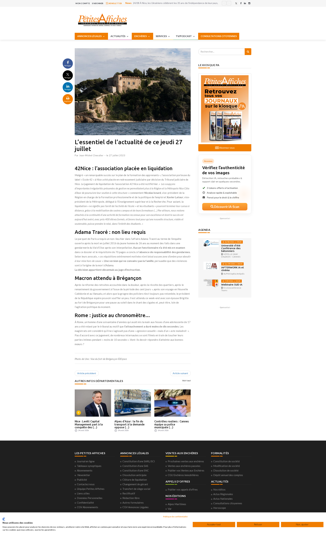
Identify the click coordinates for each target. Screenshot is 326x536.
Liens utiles (83, 493)
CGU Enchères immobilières (183, 475)
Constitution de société (226, 461)
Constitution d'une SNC (135, 470)
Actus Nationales (223, 498)
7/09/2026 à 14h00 (232, 281)
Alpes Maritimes (177, 504)
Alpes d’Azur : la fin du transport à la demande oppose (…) (129, 424)
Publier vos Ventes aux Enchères (186, 470)
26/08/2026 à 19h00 (232, 242)
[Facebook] (240, 3)
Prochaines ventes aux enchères (186, 461)
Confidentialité (85, 502)
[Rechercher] (248, 51)
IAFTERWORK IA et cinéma (232, 269)
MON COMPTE (83, 3)
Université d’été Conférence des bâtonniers (230, 248)
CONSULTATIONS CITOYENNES (219, 36)
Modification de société (226, 465)
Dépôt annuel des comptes (228, 475)
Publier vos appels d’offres (183, 489)
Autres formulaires (133, 502)
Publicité (82, 479)
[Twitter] (236, 3)
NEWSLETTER (115, 3)
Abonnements (84, 470)
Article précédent (86, 373)
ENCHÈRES (140, 36)
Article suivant (180, 373)
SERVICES (161, 36)
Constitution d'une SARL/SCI (138, 461)
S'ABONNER (97, 3)
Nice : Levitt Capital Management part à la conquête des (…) (89, 424)
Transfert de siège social (136, 488)
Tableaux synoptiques (89, 465)
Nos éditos (219, 489)
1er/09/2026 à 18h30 (233, 264)
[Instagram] (249, 3)
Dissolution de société (226, 470)
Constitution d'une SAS (135, 465)
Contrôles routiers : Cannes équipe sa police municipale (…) (171, 424)
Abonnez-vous (227, 147)
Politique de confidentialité (175, 516)
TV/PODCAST (184, 36)
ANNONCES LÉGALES (89, 36)
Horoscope (219, 507)
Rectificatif (128, 493)
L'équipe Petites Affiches (90, 488)
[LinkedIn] (245, 3)
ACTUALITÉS (118, 36)
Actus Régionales (223, 494)
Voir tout (186, 380)
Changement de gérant (135, 484)
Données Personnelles (89, 497)
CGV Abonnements (87, 507)
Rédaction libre (131, 497)
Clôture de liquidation (134, 479)
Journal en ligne (86, 461)
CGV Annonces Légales (135, 507)
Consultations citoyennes (227, 503)
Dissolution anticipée (134, 475)
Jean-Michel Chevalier (91, 155)
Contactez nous (86, 484)
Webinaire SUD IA (231, 284)
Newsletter (83, 475)
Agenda (204, 229)
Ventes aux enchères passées (184, 465)
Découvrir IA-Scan (226, 207)
